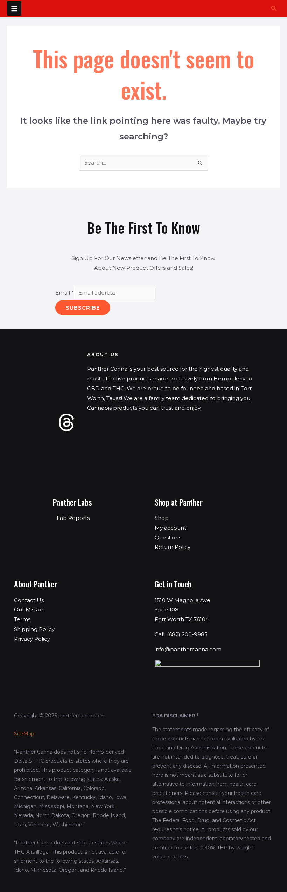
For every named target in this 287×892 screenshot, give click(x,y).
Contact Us (29, 600)
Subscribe (83, 307)
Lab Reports (73, 518)
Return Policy (172, 547)
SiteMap (24, 734)
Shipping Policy (34, 629)
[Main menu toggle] (14, 8)
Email (64, 292)
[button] (274, 8)
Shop (162, 518)
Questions (168, 537)
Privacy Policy (32, 639)
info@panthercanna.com (188, 649)
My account (170, 527)
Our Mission (29, 609)
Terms (22, 619)
